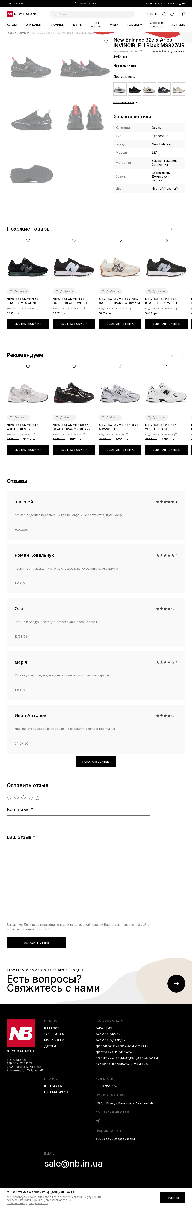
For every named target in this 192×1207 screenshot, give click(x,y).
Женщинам (33, 24)
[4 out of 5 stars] (31, 797)
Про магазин (96, 24)
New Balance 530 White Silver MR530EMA (23, 427)
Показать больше (96, 761)
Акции (114, 24)
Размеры (133, 24)
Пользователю (109, 1020)
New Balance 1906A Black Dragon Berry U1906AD (72, 427)
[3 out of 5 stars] (23, 797)
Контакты (178, 24)
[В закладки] (106, 41)
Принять (172, 1197)
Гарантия (103, 1028)
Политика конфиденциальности (126, 1058)
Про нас (51, 1078)
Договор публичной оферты (122, 1046)
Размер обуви (108, 1034)
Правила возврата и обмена (121, 1064)
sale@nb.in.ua (73, 1163)
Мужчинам (57, 24)
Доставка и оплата (157, 24)
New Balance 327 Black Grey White (161, 301)
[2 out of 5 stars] (16, 797)
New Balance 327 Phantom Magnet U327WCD (23, 301)
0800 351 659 (15, 4)
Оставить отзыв (36, 942)
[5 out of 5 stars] (38, 797)
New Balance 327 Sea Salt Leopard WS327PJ (119, 301)
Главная (11, 33)
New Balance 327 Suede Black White (70, 301)
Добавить (20, 291)
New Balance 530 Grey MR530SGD (120, 427)
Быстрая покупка (28, 323)
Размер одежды (110, 1040)
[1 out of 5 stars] (9, 797)
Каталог (12, 24)
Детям (77, 24)
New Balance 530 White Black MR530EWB (161, 427)
